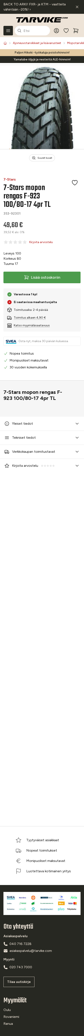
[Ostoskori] (76, 30)
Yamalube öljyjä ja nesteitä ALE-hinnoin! (42, 59)
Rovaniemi (11, 1017)
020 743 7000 (20, 967)
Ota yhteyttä (18, 926)
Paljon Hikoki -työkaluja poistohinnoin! (42, 52)
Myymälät (15, 1000)
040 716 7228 (20, 944)
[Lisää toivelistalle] (75, 183)
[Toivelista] (66, 30)
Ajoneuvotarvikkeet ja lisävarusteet (37, 43)
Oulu (7, 1010)
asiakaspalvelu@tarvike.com (30, 951)
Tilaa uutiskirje (19, 982)
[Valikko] (8, 30)
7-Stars (9, 179)
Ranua (8, 1024)
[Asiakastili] (56, 30)
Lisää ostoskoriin (45, 277)
